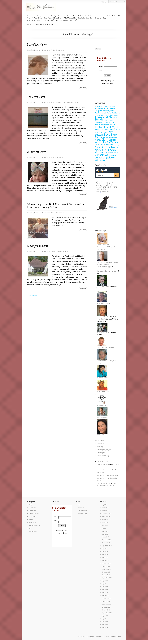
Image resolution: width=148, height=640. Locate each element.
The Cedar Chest (36, 97)
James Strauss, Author (103, 303)
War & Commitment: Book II (73, 16)
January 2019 (106, 601)
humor (104, 125)
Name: (101, 66)
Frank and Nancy (113, 115)
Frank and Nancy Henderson (106, 118)
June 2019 (105, 586)
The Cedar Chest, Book (85, 18)
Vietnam (109, 152)
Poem (103, 145)
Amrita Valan (100, 475)
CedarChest (58, 102)
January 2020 (106, 566)
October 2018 (106, 610)
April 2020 (105, 557)
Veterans (100, 152)
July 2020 (104, 548)
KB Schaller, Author (102, 377)
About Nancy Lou (38, 16)
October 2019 (106, 575)
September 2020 (107, 546)
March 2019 (105, 595)
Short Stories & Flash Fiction (53, 18)
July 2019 (104, 584)
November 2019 (106, 572)
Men (115, 138)
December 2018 (106, 604)
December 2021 (106, 516)
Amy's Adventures (102, 417)
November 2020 (106, 540)
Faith (105, 113)
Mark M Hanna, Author (103, 332)
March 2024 (105, 508)
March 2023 (105, 511)
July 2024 (104, 505)
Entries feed (81, 508)
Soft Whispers (101, 453)
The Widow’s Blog (70, 18)
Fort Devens (116, 113)
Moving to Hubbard (37, 246)
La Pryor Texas (103, 130)
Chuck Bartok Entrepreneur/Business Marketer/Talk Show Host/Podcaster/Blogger (107, 264)
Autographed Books (33, 20)
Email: (100, 71)
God (104, 122)
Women (102, 160)
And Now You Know (112, 475)
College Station (100, 111)
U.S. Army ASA (108, 149)
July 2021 (104, 528)
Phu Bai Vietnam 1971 (107, 143)
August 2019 (105, 581)
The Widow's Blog (34, 525)
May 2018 (105, 624)
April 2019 (105, 592)
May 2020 (105, 554)
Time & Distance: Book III (93, 16)
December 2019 (106, 569)
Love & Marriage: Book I (54, 16)
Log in (79, 505)
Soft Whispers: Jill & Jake (104, 449)
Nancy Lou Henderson (41, 50)
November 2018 (106, 607)
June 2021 (105, 531)
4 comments (64, 251)
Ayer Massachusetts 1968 (103, 106)
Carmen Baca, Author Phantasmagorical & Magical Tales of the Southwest (108, 247)
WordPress (116, 636)
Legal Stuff (73, 20)
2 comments (60, 50)
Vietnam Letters (33, 531)
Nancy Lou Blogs (101, 18)
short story (66, 102)
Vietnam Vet (115, 152)
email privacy (107, 83)
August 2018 (105, 616)
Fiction (109, 113)
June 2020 (105, 551)
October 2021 (106, 522)
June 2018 (105, 621)
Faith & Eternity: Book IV (112, 16)
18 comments (75, 102)
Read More (83, 87)
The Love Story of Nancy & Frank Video (55, 20)
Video (52, 213)
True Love (110, 147)
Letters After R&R (34, 513)
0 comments (60, 213)
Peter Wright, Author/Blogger (105, 347)
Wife (97, 160)
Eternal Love (55, 251)
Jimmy (97, 130)
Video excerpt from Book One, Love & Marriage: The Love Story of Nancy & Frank (55, 205)
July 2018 (104, 619)
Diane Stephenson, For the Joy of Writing (106, 362)
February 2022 (106, 513)
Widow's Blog (101, 158)
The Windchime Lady (103, 456)
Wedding (113, 155)
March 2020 (105, 560)
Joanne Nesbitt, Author (103, 317)
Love (111, 129)
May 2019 (105, 589)
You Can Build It (101, 405)
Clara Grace (100, 443)
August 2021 (105, 525)
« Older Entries (32, 295)
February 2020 (106, 563)
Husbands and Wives (106, 127)
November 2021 (106, 519)
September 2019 (107, 578)
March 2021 (105, 537)
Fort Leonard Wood (101, 115)
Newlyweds (98, 142)
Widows (111, 157)
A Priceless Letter (36, 152)
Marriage (100, 137)
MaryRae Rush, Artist (103, 391)
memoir (109, 137)
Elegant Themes (94, 636)
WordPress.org (82, 513)
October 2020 (106, 543)
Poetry (53, 50)
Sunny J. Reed (100, 434)
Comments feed (82, 511)
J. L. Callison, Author (103, 286)
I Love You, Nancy (37, 44)
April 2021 (105, 534)
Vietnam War (102, 155)
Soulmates (100, 147)
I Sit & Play (100, 446)
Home (29, 16)
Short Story (115, 145)
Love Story (111, 134)
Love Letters (32, 516)
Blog (52, 102)
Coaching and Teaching (107, 108)
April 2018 (105, 627)
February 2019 (106, 598)
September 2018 (107, 613)
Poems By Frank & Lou (34, 18)
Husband (111, 124)
